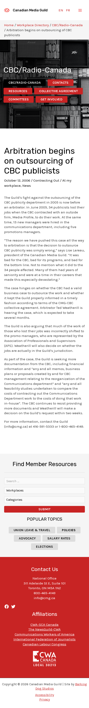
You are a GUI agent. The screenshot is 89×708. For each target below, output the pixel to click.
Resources (17, 91)
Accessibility (44, 695)
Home (9, 25)
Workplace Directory (33, 25)
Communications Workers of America (45, 634)
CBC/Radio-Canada (67, 25)
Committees (18, 99)
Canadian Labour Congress (44, 644)
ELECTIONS (44, 547)
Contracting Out (46, 180)
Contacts (61, 82)
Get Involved (52, 99)
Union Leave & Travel (32, 530)
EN (61, 10)
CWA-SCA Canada (44, 624)
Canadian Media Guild (30, 10)
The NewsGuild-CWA (44, 629)
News (26, 185)
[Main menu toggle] (80, 10)
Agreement (58, 91)
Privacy (44, 699)
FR (68, 10)
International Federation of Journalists (44, 639)
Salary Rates (58, 538)
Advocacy (27, 538)
